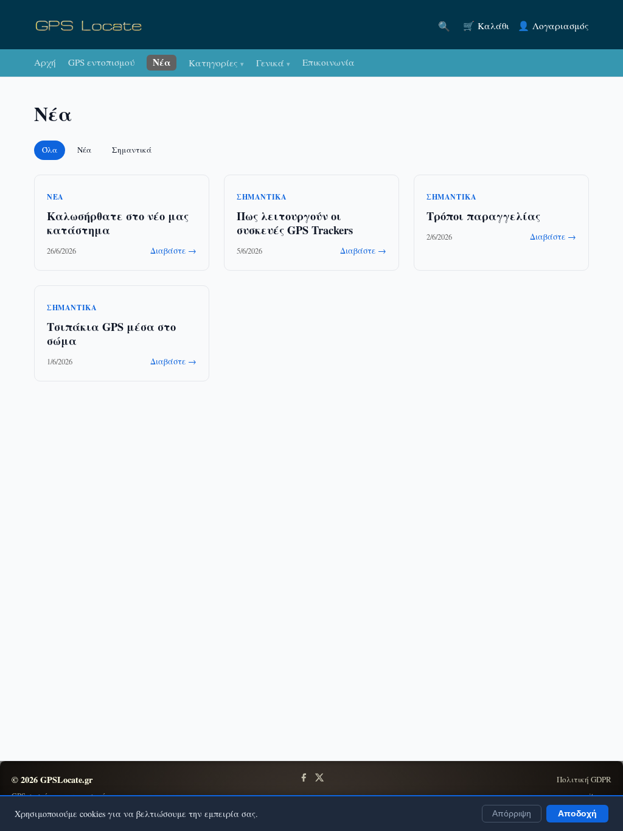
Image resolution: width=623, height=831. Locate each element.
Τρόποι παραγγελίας (483, 215)
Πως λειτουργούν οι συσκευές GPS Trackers (295, 222)
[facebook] (303, 777)
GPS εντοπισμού (101, 62)
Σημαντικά (131, 149)
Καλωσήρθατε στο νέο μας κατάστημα (118, 222)
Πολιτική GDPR (584, 779)
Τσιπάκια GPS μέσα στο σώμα (111, 333)
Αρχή (45, 62)
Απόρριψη (511, 813)
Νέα (162, 62)
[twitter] (319, 777)
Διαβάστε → (173, 250)
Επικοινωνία (328, 62)
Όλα (49, 149)
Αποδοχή (577, 813)
